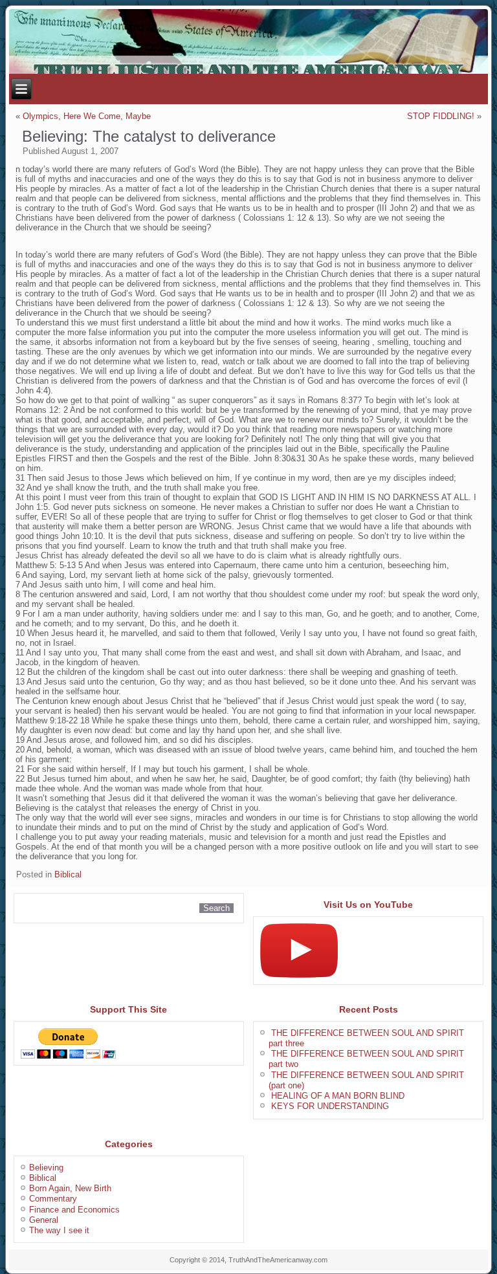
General (43, 1220)
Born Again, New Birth (70, 1188)
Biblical (68, 874)
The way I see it (59, 1230)
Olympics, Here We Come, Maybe (87, 116)
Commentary (53, 1198)
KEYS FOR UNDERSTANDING (330, 1106)
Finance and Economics (74, 1209)
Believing (46, 1167)
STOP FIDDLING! (440, 116)
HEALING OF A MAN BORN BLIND (337, 1096)
